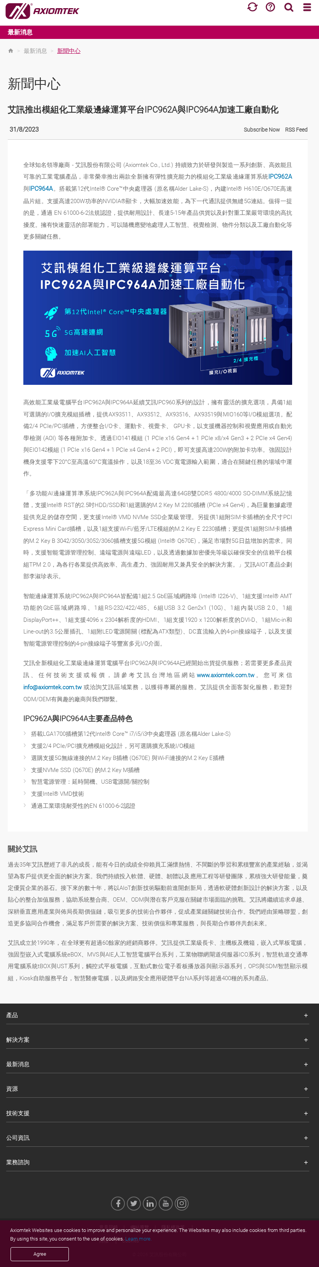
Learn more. (138, 1239)
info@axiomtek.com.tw (52, 687)
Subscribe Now (262, 129)
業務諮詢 (18, 1162)
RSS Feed (296, 129)
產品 (12, 1015)
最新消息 (20, 32)
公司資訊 (18, 1137)
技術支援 (18, 1113)
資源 (12, 1088)
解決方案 (18, 1039)
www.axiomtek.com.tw (225, 675)
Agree (39, 1254)
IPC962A (280, 176)
